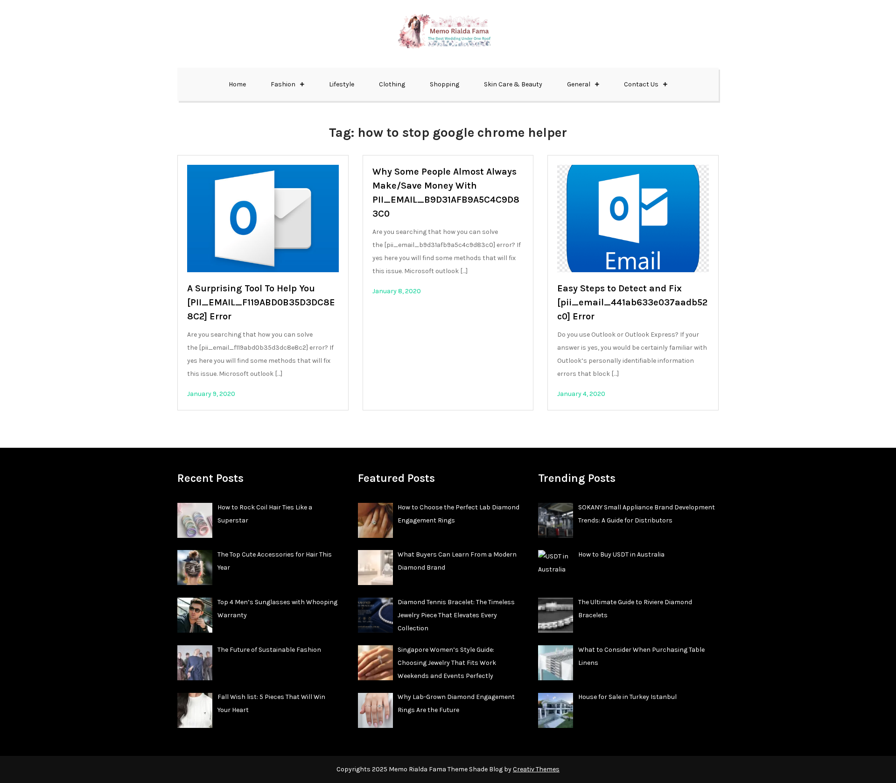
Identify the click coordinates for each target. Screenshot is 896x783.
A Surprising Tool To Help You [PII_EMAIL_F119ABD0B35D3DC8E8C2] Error (261, 302)
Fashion (283, 84)
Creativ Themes (536, 769)
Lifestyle (341, 84)
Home (237, 84)
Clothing (392, 84)
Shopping (444, 84)
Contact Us (641, 84)
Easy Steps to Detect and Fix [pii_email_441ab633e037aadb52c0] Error (632, 302)
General (578, 84)
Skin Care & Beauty (513, 84)
